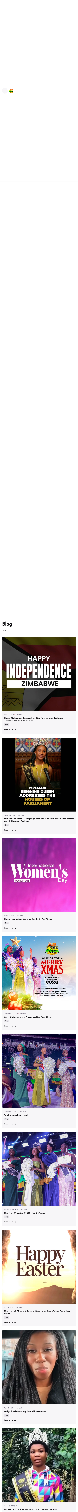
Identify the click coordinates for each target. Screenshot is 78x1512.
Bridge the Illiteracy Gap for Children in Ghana (25, 1412)
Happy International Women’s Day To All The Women (28, 919)
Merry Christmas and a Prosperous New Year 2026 (27, 1017)
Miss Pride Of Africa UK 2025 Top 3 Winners (24, 1213)
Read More (8, 730)
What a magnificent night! (16, 1115)
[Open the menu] (5, 91)
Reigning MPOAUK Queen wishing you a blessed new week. (31, 1509)
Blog (6, 724)
